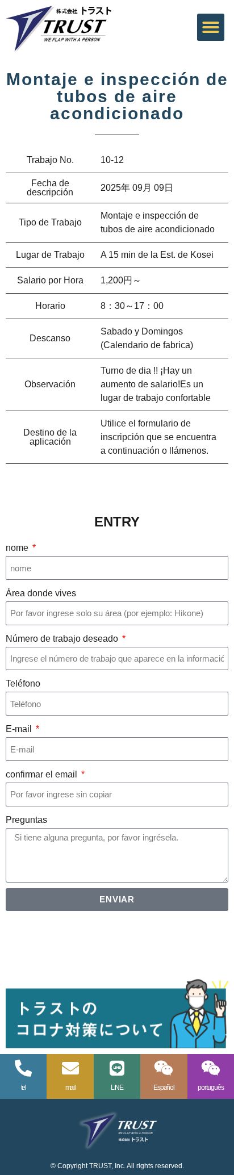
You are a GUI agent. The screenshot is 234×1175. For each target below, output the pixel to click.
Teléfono (23, 683)
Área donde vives (41, 593)
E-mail (20, 729)
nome (18, 548)
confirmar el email (43, 774)
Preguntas (26, 820)
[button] (210, 27)
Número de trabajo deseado (63, 638)
